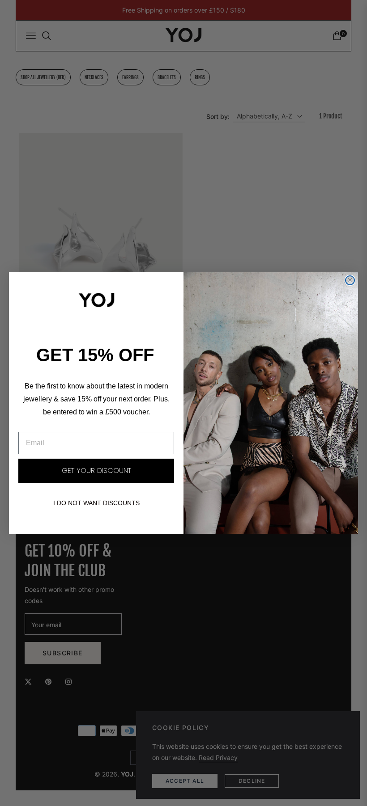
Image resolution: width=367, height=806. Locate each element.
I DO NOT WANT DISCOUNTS (96, 502)
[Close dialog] (350, 280)
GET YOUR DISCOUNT (96, 470)
